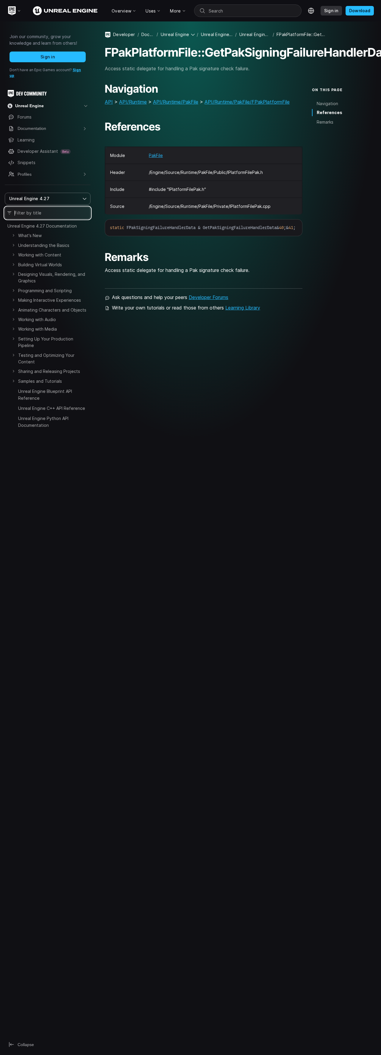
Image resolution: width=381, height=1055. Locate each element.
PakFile (156, 155)
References (329, 112)
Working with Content (39, 254)
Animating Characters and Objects (52, 309)
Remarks (325, 122)
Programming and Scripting (45, 290)
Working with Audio (37, 319)
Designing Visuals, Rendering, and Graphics (51, 277)
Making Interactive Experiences (49, 300)
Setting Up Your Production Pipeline (45, 342)
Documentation (147, 34)
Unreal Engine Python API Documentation (43, 421)
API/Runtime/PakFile (175, 102)
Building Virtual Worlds (40, 264)
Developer (124, 34)
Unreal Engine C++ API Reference (51, 408)
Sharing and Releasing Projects (49, 371)
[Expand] (13, 235)
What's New (30, 235)
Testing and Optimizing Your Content (46, 358)
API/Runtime (133, 102)
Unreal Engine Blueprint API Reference (45, 394)
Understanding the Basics (43, 245)
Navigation (327, 103)
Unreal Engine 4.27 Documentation (42, 225)
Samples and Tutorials (40, 381)
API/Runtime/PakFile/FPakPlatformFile (247, 102)
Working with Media (37, 329)
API (109, 102)
